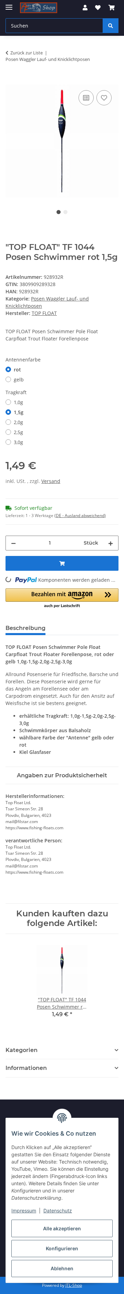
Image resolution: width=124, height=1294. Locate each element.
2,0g (18, 422)
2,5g (18, 432)
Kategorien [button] (22, 1050)
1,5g (18, 412)
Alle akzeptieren (62, 1228)
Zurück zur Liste (26, 53)
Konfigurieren (62, 1248)
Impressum (23, 1210)
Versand (50, 481)
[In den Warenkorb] (11, 81)
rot (17, 369)
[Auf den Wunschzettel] (104, 97)
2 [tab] (65, 212)
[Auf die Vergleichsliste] (86, 97)
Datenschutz (57, 1210)
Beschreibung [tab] (25, 628)
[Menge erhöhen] (110, 543)
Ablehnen (62, 1268)
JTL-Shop (73, 1285)
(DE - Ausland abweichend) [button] (80, 515)
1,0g (18, 402)
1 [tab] (58, 212)
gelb (19, 379)
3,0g (18, 442)
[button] (85, 7)
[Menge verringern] (13, 543)
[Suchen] (110, 25)
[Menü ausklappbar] (9, 4)
